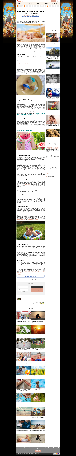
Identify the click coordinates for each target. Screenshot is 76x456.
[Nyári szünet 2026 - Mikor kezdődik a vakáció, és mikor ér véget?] (23, 315)
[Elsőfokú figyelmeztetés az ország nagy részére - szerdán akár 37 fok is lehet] (38, 424)
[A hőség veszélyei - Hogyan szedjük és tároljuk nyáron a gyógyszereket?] (23, 397)
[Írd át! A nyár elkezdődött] (38, 370)
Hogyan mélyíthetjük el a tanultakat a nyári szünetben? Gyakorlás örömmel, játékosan (38, 417)
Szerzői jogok (34, 447)
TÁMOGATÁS (38, 450)
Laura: (50, 176)
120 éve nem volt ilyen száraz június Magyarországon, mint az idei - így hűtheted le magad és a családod (23, 363)
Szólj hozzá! (25, 16)
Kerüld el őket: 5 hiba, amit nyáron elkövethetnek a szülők (24, 335)
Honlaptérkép (39, 447)
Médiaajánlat (24, 447)
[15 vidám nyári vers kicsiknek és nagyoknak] (23, 370)
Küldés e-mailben (34, 16)
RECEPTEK (51, 3)
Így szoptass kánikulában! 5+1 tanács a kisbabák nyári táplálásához (38, 403)
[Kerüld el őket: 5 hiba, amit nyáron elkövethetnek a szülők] (23, 329)
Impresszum (19, 447)
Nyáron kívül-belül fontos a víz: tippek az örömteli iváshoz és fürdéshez (24, 349)
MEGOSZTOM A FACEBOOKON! (31, 276)
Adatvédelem (29, 447)
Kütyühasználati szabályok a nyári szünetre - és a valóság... (23, 431)
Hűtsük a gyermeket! (23, 63)
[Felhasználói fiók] (57, 1)
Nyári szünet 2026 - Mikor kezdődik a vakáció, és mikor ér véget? (23, 322)
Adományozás (55, 447)
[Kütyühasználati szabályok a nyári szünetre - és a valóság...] (23, 424)
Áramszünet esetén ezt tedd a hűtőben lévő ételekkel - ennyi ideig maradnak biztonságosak (53, 111)
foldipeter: (49, 170)
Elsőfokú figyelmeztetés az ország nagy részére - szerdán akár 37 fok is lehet (38, 431)
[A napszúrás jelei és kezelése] (38, 384)
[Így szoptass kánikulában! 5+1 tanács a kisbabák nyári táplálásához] (38, 397)
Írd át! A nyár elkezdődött (38, 375)
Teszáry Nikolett (27, 15)
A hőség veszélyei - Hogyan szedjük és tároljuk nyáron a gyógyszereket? (23, 403)
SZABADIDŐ (47, 3)
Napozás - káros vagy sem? (36, 303)
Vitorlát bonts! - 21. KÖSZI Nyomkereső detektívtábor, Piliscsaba (38, 349)
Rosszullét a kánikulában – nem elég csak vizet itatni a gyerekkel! (38, 363)
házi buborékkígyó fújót (20, 219)
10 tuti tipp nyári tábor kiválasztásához (26, 299)
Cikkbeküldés (49, 447)
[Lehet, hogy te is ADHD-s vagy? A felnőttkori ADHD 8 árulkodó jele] (53, 37)
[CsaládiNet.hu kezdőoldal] (19, 1)
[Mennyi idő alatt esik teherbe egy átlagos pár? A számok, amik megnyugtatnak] (53, 92)
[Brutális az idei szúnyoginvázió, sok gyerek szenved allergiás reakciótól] (23, 384)
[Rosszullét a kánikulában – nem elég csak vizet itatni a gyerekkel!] (38, 356)
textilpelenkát (27, 184)
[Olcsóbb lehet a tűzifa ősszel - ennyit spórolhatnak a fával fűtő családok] (53, 133)
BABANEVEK (56, 3)
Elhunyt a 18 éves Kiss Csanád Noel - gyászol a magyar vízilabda (53, 84)
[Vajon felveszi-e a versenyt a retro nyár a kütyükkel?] (38, 438)
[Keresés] (59, 1)
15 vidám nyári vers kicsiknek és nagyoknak (23, 375)
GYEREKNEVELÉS (31, 3)
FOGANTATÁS (19, 3)
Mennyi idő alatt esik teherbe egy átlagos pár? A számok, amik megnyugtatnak (53, 98)
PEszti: (47, 173)
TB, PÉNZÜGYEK (37, 3)
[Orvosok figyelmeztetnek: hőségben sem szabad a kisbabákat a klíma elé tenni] (23, 438)
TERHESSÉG (24, 3)
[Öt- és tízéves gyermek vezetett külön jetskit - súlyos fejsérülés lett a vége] (53, 64)
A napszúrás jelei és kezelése (38, 389)
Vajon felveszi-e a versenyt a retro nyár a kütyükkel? (38, 444)
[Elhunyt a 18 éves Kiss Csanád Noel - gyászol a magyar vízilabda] (53, 78)
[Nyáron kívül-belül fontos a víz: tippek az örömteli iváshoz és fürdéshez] (23, 343)
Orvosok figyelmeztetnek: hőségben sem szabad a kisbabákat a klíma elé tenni (23, 444)
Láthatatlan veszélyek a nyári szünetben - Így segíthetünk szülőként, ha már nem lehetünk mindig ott (38, 322)
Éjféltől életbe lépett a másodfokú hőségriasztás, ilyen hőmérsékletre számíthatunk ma (38, 335)
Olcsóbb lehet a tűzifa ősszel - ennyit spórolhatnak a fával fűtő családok (53, 139)
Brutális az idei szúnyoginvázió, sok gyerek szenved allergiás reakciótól (23, 390)
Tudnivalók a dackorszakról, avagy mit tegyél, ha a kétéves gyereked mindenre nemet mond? (53, 125)
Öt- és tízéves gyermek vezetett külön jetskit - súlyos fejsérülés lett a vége (52, 71)
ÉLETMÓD (42, 3)
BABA (27, 3)
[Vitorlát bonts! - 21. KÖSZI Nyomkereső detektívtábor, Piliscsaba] (38, 343)
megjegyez (23, 291)
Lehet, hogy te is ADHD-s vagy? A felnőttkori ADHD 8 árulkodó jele (52, 43)
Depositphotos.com (19, 274)
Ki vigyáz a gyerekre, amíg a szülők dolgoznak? (23, 416)
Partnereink (44, 447)
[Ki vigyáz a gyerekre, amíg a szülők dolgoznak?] (23, 411)
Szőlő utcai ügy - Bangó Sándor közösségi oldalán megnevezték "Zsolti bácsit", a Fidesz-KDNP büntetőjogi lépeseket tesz (52, 57)
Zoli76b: (49, 172)
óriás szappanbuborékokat (33, 219)
